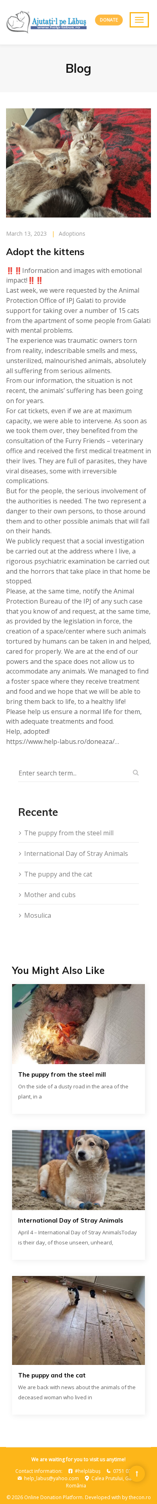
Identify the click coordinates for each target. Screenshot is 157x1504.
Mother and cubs (50, 894)
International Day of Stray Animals (76, 853)
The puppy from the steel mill (69, 832)
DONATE (109, 20)
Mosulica (37, 915)
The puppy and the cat (58, 874)
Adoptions (72, 233)
